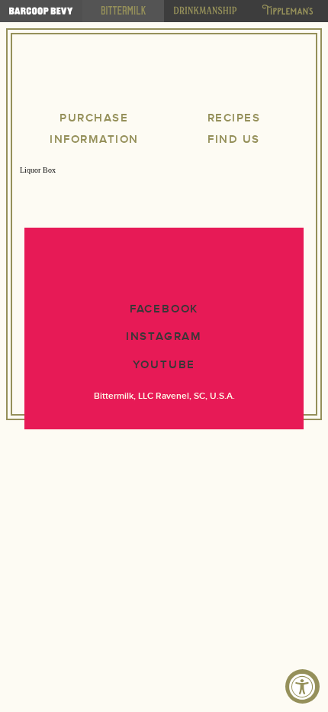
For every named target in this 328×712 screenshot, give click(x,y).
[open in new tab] (41, 11)
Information (94, 139)
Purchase (93, 118)
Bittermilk (164, 74)
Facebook (164, 309)
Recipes (234, 118)
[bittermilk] (123, 11)
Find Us (233, 139)
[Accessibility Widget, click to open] (302, 686)
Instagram (164, 336)
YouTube (164, 365)
